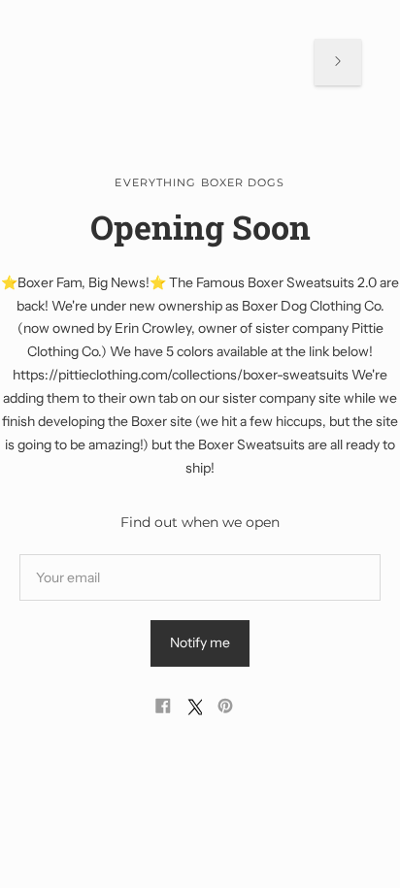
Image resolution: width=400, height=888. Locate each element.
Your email (70, 553)
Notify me (200, 642)
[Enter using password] (338, 62)
